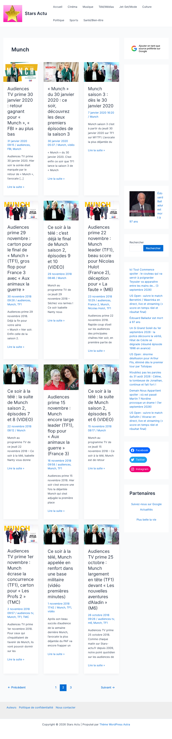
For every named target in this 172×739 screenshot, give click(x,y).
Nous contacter (65, 707)
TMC (26, 617)
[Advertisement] (151, 121)
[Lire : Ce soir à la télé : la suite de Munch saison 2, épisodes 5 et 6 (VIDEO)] (101, 374)
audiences (23, 145)
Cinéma (72, 6)
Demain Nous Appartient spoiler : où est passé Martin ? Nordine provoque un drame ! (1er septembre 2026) (146, 398)
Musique (88, 6)
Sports (74, 20)
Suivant (108, 687)
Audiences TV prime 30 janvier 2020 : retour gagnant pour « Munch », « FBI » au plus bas (20, 111)
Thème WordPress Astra (114, 724)
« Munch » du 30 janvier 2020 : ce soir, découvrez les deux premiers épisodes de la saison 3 (61, 111)
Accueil (57, 6)
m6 (90, 622)
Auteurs (11, 707)
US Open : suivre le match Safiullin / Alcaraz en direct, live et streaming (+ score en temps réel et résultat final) (146, 420)
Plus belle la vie (146, 519)
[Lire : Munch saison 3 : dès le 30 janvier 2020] (101, 71)
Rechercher (137, 242)
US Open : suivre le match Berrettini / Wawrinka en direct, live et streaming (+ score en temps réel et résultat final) (146, 304)
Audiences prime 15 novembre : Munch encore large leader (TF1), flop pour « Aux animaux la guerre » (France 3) (61, 425)
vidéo (71, 145)
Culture (147, 6)
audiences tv (25, 613)
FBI (9, 149)
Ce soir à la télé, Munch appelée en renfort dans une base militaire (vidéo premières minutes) (60, 574)
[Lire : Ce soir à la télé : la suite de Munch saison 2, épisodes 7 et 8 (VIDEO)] (20, 374)
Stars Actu (36, 13)
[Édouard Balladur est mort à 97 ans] (142, 203)
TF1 (19, 304)
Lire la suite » (15, 187)
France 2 (93, 304)
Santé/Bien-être (93, 20)
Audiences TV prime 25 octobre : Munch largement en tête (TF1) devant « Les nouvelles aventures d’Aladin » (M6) (101, 580)
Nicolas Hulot (96, 308)
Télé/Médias (106, 6)
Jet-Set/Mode (128, 6)
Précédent (17, 687)
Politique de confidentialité (36, 707)
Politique (58, 20)
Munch (17, 149)
